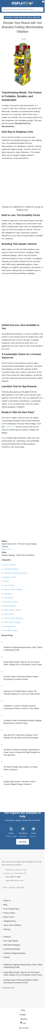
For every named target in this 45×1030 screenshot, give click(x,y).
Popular (6, 957)
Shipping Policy (9, 921)
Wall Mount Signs (10, 630)
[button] (4, 511)
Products (7, 937)
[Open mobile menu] (4, 3)
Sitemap (6, 929)
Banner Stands (9, 565)
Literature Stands (10, 602)
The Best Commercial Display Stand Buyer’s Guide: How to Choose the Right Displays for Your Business (21, 752)
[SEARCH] (41, 9)
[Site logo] (22, 3)
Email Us (33, 836)
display (24, 39)
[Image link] (12, 855)
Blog (5, 905)
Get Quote (23, 836)
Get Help (22, 842)
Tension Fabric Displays (13, 618)
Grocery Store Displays (15, 17)
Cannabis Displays (11, 569)
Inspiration (7, 594)
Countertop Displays (11, 949)
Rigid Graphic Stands (12, 610)
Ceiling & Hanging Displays (14, 953)
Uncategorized (9, 626)
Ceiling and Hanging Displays (15, 573)
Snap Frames (8, 614)
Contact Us (10, 427)
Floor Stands (8, 585)
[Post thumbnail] (7, 642)
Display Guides (9, 577)
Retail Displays (33, 17)
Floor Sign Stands (10, 941)
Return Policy (9, 917)
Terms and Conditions (12, 925)
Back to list (6, 549)
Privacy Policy (9, 913)
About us (7, 901)
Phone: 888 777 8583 (12, 877)
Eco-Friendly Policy (11, 909)
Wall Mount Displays (11, 945)
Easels (6, 581)
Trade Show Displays (12, 622)
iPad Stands (8, 598)
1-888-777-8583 (11, 836)
